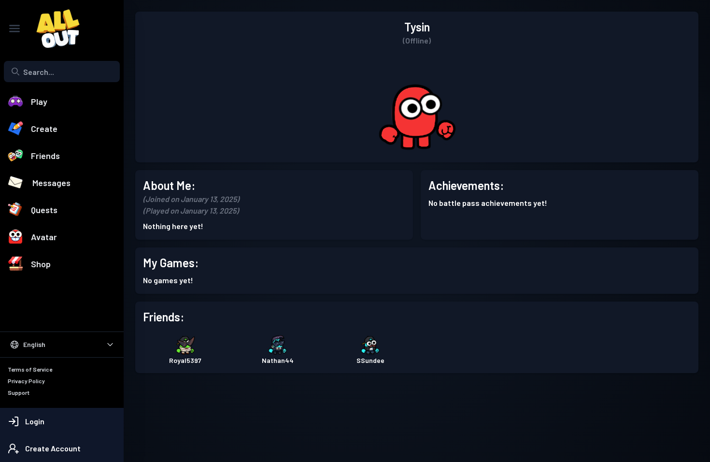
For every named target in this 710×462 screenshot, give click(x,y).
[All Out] (53, 28)
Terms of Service (30, 369)
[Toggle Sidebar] (14, 28)
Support (18, 392)
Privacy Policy (26, 380)
